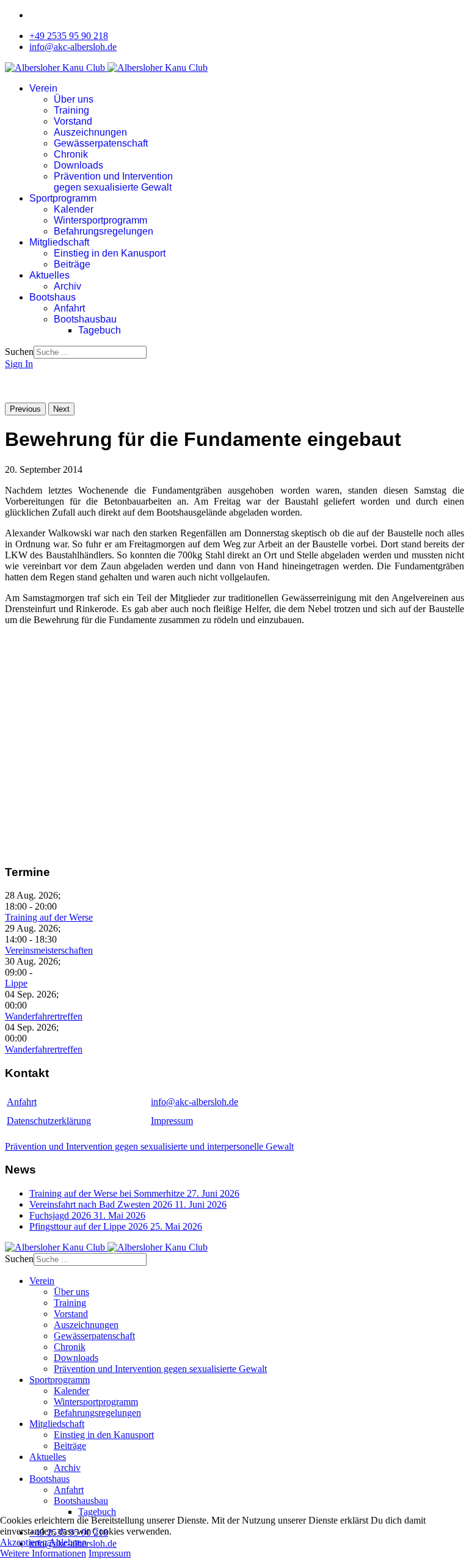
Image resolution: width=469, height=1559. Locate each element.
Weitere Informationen (43, 1553)
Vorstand (73, 121)
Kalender (73, 209)
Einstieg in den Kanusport (109, 253)
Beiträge (72, 264)
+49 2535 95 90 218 (68, 36)
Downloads (78, 165)
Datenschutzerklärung (49, 1120)
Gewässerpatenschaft (101, 143)
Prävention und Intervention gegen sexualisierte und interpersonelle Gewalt (149, 1146)
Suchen (19, 351)
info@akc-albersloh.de (73, 47)
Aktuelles (49, 275)
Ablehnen (68, 1542)
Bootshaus (52, 297)
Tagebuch (99, 330)
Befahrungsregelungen (103, 231)
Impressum (172, 1120)
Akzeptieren (23, 1542)
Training (71, 110)
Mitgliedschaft (59, 242)
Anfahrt (69, 308)
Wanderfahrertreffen (43, 1016)
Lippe (16, 983)
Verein (43, 88)
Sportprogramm (62, 198)
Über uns (73, 99)
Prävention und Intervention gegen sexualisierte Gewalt (113, 181)
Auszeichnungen (90, 132)
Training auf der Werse (49, 917)
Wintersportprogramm (100, 220)
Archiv (67, 286)
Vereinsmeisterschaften (49, 950)
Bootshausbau (85, 319)
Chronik (71, 154)
